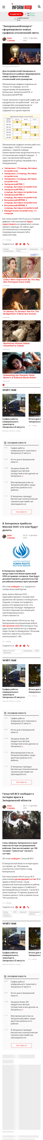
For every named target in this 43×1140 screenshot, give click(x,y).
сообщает (16, 586)
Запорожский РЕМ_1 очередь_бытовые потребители (20, 185)
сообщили (16, 1115)
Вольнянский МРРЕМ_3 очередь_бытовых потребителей (21, 206)
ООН (36, 650)
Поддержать (16, 14)
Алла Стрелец (11, 39)
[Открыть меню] (3, 7)
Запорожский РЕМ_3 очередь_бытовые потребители (20, 196)
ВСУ (15, 912)
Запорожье (34, 249)
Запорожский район (21, 250)
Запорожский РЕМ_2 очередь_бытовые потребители (20, 190)
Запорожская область (34, 913)
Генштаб (23, 912)
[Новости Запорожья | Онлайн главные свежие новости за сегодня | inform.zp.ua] (21, 7)
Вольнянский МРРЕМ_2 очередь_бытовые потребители (20, 201)
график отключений (8, 250)
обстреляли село (11, 625)
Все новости (21, 512)
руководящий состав (25, 879)
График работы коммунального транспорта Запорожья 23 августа (13, 423)
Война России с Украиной (9, 651)
